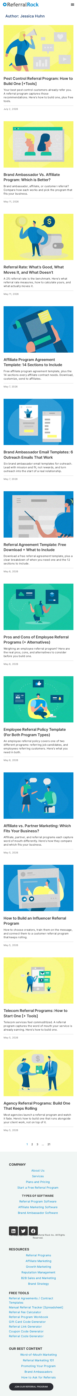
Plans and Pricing (38, 1182)
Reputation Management (38, 1272)
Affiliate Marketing (38, 1261)
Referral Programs (38, 1255)
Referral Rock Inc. (45, 1235)
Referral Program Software (38, 1201)
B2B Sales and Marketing (38, 1278)
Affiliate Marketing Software (38, 1207)
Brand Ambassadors (38, 1371)
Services (38, 1176)
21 (48, 1144)
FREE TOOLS (19, 1293)
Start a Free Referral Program (38, 1187)
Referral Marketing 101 (38, 1360)
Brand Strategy (38, 1283)
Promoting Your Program (38, 1366)
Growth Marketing (38, 1266)
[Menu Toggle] (72, 4)
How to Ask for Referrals (38, 1377)
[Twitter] (23, 1230)
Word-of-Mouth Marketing (38, 1354)
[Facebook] (33, 1230)
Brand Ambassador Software (38, 1213)
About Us (37, 1170)
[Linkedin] (13, 1230)
